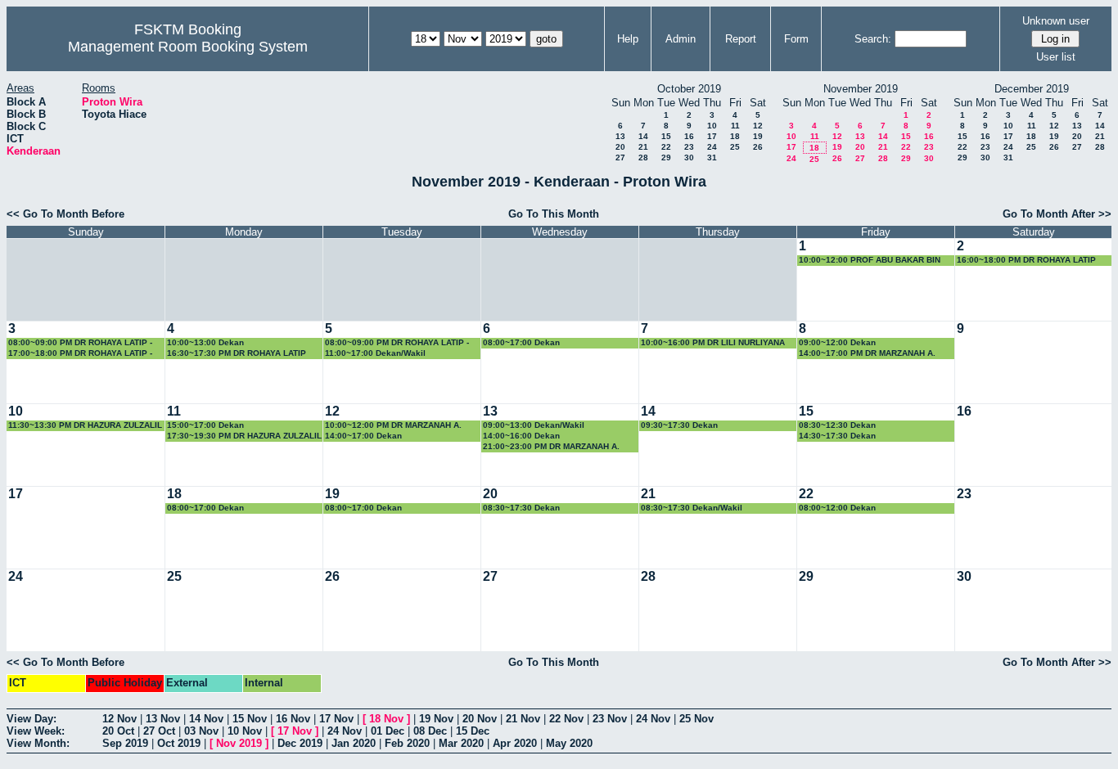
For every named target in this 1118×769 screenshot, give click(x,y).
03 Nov (201, 731)
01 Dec (387, 731)
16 (689, 136)
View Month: (38, 743)
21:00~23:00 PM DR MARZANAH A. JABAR (551, 447)
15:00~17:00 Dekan (205, 424)
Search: (872, 39)
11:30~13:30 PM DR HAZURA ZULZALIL (85, 424)
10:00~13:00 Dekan (205, 342)
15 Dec (472, 731)
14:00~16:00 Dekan (521, 435)
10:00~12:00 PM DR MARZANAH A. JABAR (393, 425)
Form (796, 39)
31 (712, 157)
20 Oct (118, 731)
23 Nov (610, 719)
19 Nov (436, 719)
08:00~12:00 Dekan (837, 507)
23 (689, 146)
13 (620, 136)
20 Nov (479, 719)
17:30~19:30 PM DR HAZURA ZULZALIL (244, 435)
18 (735, 136)
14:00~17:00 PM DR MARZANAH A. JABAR (867, 354)
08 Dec (430, 731)
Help (627, 39)
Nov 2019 (239, 743)
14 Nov (206, 719)
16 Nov (293, 719)
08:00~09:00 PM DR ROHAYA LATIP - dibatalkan (80, 343)
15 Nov (249, 719)
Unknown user (1055, 21)
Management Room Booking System (188, 46)
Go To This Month (553, 214)
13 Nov (163, 719)
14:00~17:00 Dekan (363, 435)
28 (643, 157)
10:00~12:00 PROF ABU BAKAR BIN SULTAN (869, 260)
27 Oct (159, 731)
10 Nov (245, 731)
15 (666, 136)
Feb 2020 (407, 743)
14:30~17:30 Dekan (837, 435)
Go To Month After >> (1057, 214)
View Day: (31, 719)
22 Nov (566, 719)
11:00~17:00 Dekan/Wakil (375, 353)
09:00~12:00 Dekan (837, 342)
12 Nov (119, 719)
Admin (680, 39)
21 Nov (523, 719)
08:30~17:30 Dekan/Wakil (691, 507)
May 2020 (569, 743)
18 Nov (386, 719)
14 (643, 136)
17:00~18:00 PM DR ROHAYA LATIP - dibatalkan (80, 354)
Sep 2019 (125, 743)
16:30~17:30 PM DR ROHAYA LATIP (236, 353)
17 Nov (336, 719)
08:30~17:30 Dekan (521, 507)
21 (643, 146)
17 (712, 136)
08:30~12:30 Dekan (837, 424)
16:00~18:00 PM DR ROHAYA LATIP (1026, 259)
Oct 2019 (179, 743)
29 (666, 157)
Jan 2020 (353, 743)
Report (740, 39)
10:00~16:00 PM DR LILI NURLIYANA (713, 342)
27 (620, 157)
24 (712, 146)
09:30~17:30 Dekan (679, 424)
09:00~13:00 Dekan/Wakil (533, 424)
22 (666, 146)
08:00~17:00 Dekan (521, 342)
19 (758, 136)
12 (758, 125)
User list (1055, 57)
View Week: (36, 731)
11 (735, 125)
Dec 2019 (299, 743)
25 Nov (696, 719)
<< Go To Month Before (65, 214)
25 (735, 146)
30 (689, 157)
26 (758, 146)
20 (620, 146)
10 (712, 125)
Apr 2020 (515, 743)
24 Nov (653, 719)
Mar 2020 (461, 743)
